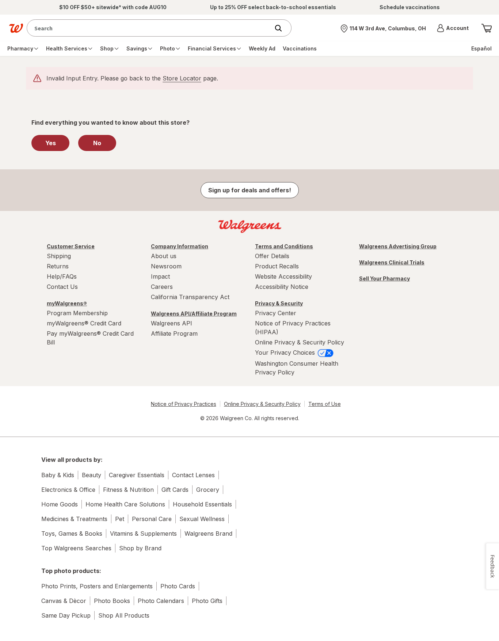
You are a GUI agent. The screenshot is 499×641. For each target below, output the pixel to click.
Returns (58, 266)
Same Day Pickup (66, 615)
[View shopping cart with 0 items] (487, 28)
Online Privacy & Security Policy (299, 342)
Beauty (91, 475)
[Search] (282, 28)
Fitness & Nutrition (128, 489)
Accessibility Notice (281, 286)
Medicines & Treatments (74, 519)
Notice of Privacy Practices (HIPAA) (293, 328)
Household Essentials (202, 504)
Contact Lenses (193, 475)
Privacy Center (275, 313)
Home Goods (59, 504)
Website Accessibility (283, 276)
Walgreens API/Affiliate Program (194, 313)
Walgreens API (171, 323)
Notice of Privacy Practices (183, 404)
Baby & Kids (57, 475)
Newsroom (166, 266)
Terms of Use (324, 404)
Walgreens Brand (208, 533)
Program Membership (77, 313)
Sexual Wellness (202, 519)
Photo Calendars (161, 600)
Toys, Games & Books (71, 533)
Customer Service (71, 246)
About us (163, 256)
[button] (453, 28)
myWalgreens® (67, 303)
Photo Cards (177, 586)
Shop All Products (123, 615)
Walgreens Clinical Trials (391, 262)
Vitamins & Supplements (143, 533)
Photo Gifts (207, 600)
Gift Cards (174, 489)
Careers (162, 286)
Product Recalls (277, 266)
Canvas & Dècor (63, 600)
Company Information (179, 246)
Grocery (207, 489)
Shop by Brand (140, 548)
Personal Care (152, 519)
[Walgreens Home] (16, 28)
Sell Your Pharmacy (384, 278)
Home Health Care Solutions (125, 504)
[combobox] (150, 28)
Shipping (59, 256)
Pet (119, 519)
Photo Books (112, 600)
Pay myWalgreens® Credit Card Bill (90, 338)
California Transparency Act (190, 297)
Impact (160, 276)
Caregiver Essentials (136, 475)
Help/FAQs (62, 276)
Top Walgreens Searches (76, 548)
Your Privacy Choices (286, 352)
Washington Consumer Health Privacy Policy (296, 368)
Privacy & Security (279, 303)
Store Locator (182, 78)
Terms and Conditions (284, 246)
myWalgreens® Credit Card (84, 323)
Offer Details (272, 256)
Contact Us (62, 286)
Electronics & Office (68, 489)
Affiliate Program (174, 333)
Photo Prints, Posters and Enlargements (97, 586)
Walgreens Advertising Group (398, 246)
